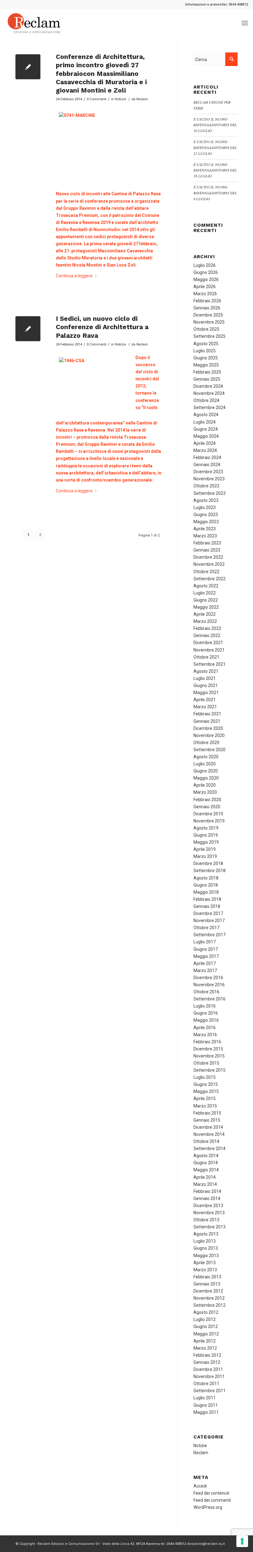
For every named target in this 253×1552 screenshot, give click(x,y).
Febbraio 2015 (207, 1113)
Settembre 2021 (209, 664)
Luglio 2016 (204, 1006)
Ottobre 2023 (206, 485)
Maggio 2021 (206, 692)
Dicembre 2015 (208, 1048)
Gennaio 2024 (206, 464)
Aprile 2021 (204, 699)
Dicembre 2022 (208, 557)
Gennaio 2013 (206, 1283)
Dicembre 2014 (208, 1127)
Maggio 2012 (206, 1333)
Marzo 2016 (205, 1034)
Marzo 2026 (205, 293)
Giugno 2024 (205, 429)
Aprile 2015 (204, 1098)
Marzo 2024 (205, 450)
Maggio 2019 (206, 842)
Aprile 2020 (204, 785)
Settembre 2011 (209, 1390)
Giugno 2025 (205, 357)
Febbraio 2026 (207, 300)
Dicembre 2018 (208, 863)
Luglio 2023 (204, 507)
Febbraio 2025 (207, 372)
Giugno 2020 (205, 770)
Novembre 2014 (209, 1134)
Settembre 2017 (209, 934)
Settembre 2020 (209, 749)
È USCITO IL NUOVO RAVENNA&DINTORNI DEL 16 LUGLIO (215, 170)
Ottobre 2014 (206, 1141)
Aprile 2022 (204, 614)
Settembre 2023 (209, 493)
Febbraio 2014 (207, 1191)
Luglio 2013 (204, 1241)
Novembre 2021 (209, 650)
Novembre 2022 (209, 564)
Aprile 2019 (204, 849)
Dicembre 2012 (208, 1291)
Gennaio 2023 (206, 550)
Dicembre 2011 (208, 1369)
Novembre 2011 (209, 1376)
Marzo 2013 (205, 1269)
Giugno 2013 (205, 1248)
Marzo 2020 (205, 792)
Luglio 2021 (204, 678)
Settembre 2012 (209, 1305)
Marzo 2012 (205, 1348)
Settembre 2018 (209, 870)
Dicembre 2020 (208, 728)
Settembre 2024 (209, 407)
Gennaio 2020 (206, 806)
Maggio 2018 (206, 892)
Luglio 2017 (204, 941)
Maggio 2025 (206, 364)
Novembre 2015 (209, 1055)
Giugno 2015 (205, 1084)
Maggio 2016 (206, 1020)
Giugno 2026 (205, 272)
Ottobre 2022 (206, 571)
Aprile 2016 (204, 1027)
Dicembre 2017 (208, 913)
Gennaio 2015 (206, 1120)
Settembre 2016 (209, 998)
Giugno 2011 (205, 1405)
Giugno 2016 (205, 1013)
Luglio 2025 (204, 350)
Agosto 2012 (205, 1312)
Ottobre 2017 (206, 927)
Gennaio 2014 (206, 1198)
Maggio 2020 (206, 778)
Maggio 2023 (206, 521)
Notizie (120, 99)
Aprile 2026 (204, 286)
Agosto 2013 (205, 1233)
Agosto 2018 (205, 877)
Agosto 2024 (205, 414)
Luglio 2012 (204, 1319)
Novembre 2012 (209, 1298)
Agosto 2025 (205, 343)
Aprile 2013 (204, 1262)
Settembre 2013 (209, 1226)
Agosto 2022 (205, 585)
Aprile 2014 (204, 1177)
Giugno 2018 (205, 885)
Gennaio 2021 (206, 721)
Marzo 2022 (205, 621)
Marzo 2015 (205, 1105)
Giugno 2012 (205, 1326)
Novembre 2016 (209, 984)
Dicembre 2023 (208, 471)
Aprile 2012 (204, 1341)
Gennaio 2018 (206, 906)
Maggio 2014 (206, 1169)
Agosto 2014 (205, 1155)
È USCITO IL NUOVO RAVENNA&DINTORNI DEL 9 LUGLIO (215, 192)
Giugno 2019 (205, 835)
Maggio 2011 (206, 1412)
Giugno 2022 (205, 600)
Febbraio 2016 (207, 1041)
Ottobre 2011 (206, 1383)
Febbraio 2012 (207, 1355)
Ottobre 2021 (206, 657)
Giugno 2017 (205, 949)
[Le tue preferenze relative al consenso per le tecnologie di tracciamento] (242, 1541)
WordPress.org (207, 1507)
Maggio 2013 (206, 1255)
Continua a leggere (74, 275)
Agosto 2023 (205, 500)
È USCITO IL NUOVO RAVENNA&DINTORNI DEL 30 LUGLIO (215, 125)
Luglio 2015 (204, 1077)
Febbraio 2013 (207, 1276)
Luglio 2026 (204, 265)
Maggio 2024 (206, 436)
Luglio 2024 (204, 422)
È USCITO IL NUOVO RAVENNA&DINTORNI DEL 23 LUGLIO (215, 147)
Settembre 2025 (209, 336)
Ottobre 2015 (206, 1063)
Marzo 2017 (205, 970)
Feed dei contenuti (211, 1493)
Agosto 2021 (205, 671)
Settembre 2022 (209, 578)
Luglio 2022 (204, 592)
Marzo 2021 (205, 706)
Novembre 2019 (209, 820)
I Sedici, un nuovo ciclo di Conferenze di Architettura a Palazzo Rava (102, 327)
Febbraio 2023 (207, 542)
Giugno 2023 (205, 514)
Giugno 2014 (205, 1162)
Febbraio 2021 (207, 713)
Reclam (142, 99)
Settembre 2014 (209, 1148)
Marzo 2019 (205, 856)
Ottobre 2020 (206, 742)
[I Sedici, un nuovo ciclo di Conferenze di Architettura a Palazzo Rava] (27, 328)
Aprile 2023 (204, 528)
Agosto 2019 (205, 828)
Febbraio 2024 (207, 457)
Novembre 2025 (209, 322)
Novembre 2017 (209, 920)
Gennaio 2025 (206, 379)
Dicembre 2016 (208, 977)
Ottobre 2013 (206, 1219)
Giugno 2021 (205, 685)
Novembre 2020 (209, 735)
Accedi (200, 1486)
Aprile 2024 (204, 443)
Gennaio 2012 (206, 1362)
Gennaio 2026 (206, 307)
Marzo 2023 (205, 535)
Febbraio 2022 (207, 628)
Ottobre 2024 (206, 400)
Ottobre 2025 (206, 329)
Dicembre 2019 (208, 813)
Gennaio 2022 (206, 635)
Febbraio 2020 (207, 799)
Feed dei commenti (212, 1500)
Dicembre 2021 (208, 642)
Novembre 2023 (209, 478)
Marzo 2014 (205, 1184)
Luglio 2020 (204, 763)
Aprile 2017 (204, 963)
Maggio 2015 (206, 1091)
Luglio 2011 (204, 1397)
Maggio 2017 (206, 956)
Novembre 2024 (209, 393)
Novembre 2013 (209, 1212)
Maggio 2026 (206, 279)
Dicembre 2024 (208, 386)
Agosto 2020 (205, 756)
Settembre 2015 (209, 1070)
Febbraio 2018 (207, 899)
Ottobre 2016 (206, 991)
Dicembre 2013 (208, 1205)
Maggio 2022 (206, 607)
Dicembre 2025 (208, 314)
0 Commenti (96, 99)
